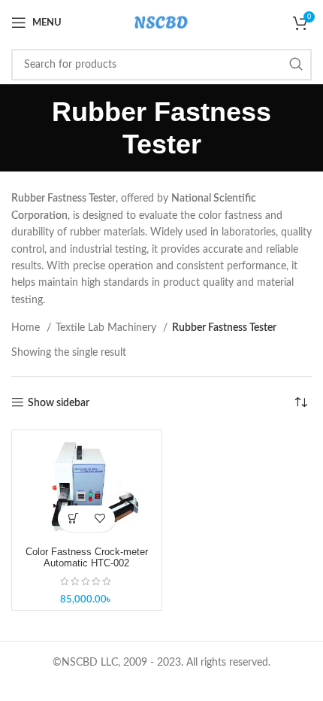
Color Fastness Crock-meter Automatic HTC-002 (87, 558)
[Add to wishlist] (99, 518)
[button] (73, 518)
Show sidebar (58, 403)
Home (27, 328)
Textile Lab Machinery (107, 328)
